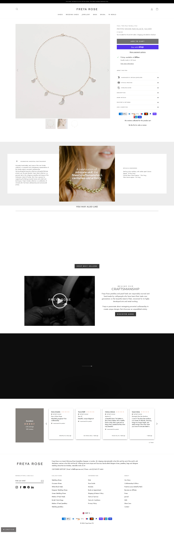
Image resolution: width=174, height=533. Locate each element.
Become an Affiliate (130, 490)
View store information (127, 64)
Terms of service (93, 497)
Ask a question (122, 107)
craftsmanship (142, 306)
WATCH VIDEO (87, 393)
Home (118, 26)
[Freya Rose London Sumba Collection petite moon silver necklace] (63, 118)
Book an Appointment (94, 490)
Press (126, 493)
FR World (112, 14)
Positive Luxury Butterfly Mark (133, 487)
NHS (125, 500)
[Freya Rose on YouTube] (24, 487)
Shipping (140, 35)
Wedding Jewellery (57, 507)
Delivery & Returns (123, 102)
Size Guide (91, 483)
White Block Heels (57, 487)
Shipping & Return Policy (96, 493)
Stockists (90, 487)
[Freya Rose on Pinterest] (28, 487)
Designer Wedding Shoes (59, 490)
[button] (137, 125)
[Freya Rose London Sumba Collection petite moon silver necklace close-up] (74, 124)
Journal (126, 497)
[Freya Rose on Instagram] (17, 487)
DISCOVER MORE (125, 314)
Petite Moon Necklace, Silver (129, 26)
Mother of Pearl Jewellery (59, 503)
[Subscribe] (42, 480)
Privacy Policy (92, 503)
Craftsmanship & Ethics (131, 483)
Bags (95, 14)
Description (121, 92)
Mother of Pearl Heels (58, 497)
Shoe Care (127, 503)
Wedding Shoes (72, 14)
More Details (121, 97)
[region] (87, 1)
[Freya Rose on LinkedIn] (32, 487)
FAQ (89, 480)
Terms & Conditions (94, 500)
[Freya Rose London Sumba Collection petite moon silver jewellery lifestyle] (62, 124)
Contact (126, 507)
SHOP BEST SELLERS (87, 266)
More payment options (138, 52)
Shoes (60, 14)
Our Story (127, 480)
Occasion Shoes (57, 483)
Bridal (102, 14)
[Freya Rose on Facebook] (20, 487)
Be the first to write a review (138, 125)
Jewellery (86, 14)
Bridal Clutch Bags (57, 500)
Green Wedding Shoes (59, 493)
